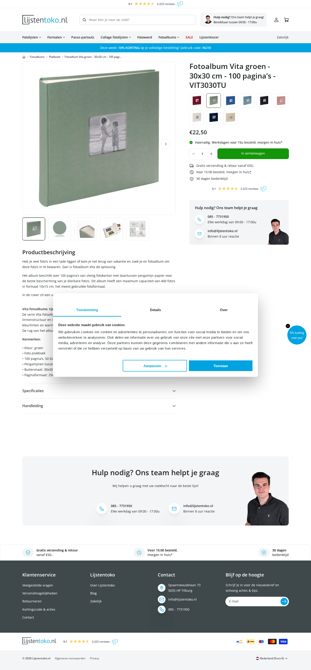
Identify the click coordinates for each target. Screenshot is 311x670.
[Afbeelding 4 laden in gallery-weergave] (111, 229)
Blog (93, 593)
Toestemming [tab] (87, 310)
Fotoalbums (167, 37)
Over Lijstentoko (102, 585)
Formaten (54, 37)
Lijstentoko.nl (41, 658)
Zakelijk (96, 601)
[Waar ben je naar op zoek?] (84, 20)
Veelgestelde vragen (37, 585)
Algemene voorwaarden (70, 658)
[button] (296, 335)
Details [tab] (155, 310)
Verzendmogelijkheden (39, 593)
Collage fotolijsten (114, 37)
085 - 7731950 (178, 609)
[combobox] (138, 20)
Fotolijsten (30, 37)
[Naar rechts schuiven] (165, 143)
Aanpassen (152, 366)
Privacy (94, 658)
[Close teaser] (288, 326)
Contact (28, 617)
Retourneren (32, 601)
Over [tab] (224, 310)
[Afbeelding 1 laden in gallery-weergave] (33, 229)
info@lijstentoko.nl (182, 599)
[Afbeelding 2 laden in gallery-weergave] (59, 229)
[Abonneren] (284, 601)
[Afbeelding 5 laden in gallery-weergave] (137, 229)
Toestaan (221, 366)
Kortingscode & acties (38, 609)
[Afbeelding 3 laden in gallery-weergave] (85, 229)
